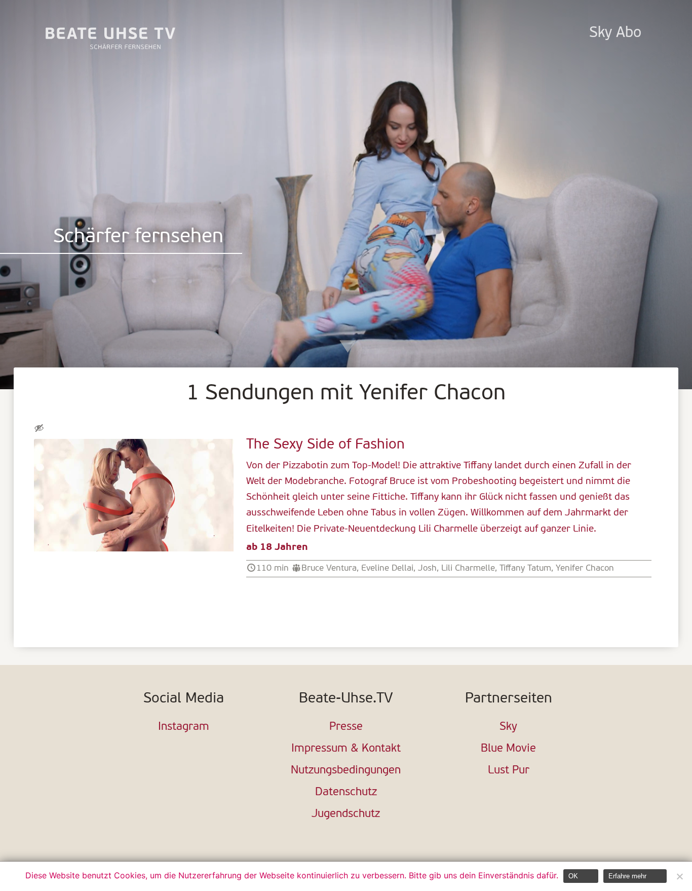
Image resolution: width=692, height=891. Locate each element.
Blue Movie (508, 749)
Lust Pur (508, 770)
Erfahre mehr (627, 876)
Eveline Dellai (387, 568)
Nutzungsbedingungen (346, 770)
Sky (508, 727)
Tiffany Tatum (525, 568)
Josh (427, 568)
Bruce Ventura (329, 568)
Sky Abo (615, 33)
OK (573, 876)
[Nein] (679, 876)
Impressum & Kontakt (346, 749)
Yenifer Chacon (585, 568)
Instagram (183, 727)
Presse (346, 727)
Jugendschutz (346, 814)
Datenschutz (346, 792)
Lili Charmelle (468, 568)
